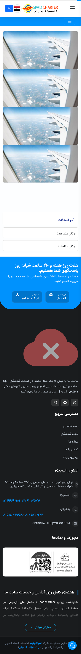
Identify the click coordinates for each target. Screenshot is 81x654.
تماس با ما (71, 449)
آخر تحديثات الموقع (30, 647)
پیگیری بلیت (71, 457)
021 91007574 (31, 501)
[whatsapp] (74, 402)
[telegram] (65, 402)
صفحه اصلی (70, 426)
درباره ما (73, 442)
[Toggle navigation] (69, 21)
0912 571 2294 (34, 515)
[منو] (67, 8)
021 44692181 (11, 501)
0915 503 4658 (13, 515)
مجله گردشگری (69, 434)
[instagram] (55, 402)
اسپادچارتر (35, 643)
